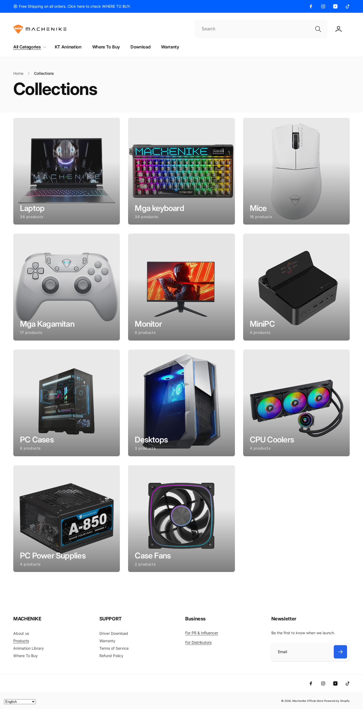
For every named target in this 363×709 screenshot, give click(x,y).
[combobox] (261, 29)
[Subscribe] (340, 651)
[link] (72, 6)
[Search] (318, 29)
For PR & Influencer (201, 633)
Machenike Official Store (307, 700)
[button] (28, 47)
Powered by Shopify (337, 700)
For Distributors (198, 642)
